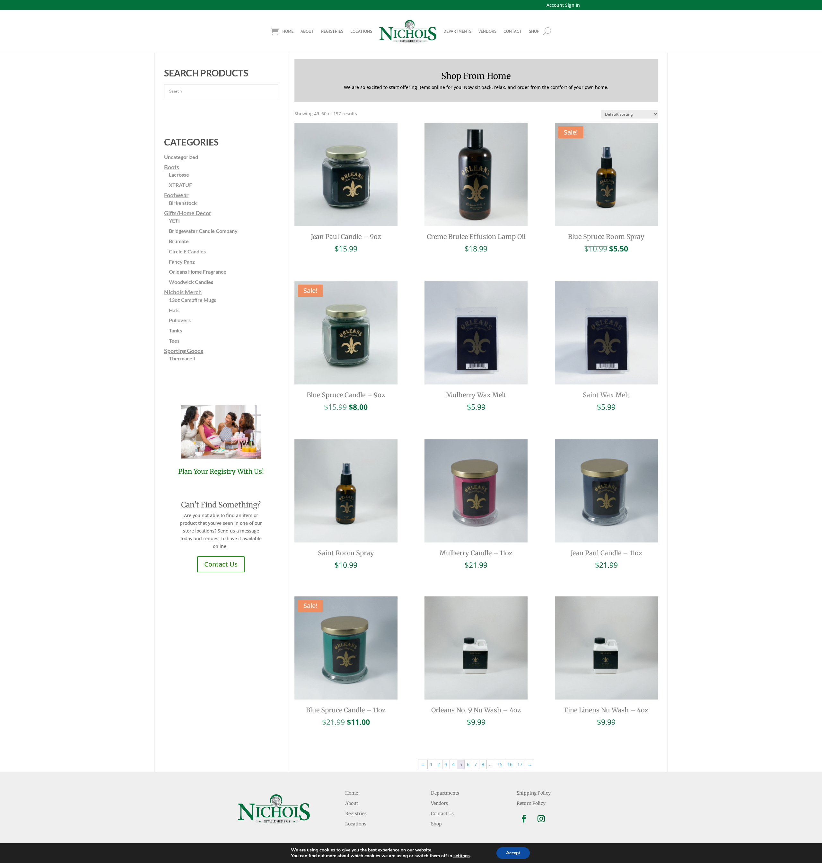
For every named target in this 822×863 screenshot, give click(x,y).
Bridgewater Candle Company (203, 231)
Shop (436, 824)
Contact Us (221, 564)
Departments (457, 31)
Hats (174, 310)
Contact (512, 31)
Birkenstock (183, 203)
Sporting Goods (183, 350)
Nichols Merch (183, 291)
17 (519, 764)
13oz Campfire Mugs (192, 300)
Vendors (487, 31)
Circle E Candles (187, 251)
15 (500, 764)
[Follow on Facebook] (524, 818)
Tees (174, 341)
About (307, 31)
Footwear (176, 194)
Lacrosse (179, 175)
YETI (174, 220)
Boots (171, 167)
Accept (513, 853)
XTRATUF (180, 185)
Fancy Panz (182, 262)
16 (509, 764)
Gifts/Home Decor (187, 212)
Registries (332, 31)
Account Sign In (563, 5)
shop (534, 31)
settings (461, 856)
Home (287, 31)
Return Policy (531, 803)
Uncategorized (181, 157)
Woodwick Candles (191, 282)
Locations (361, 31)
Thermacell (182, 358)
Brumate (179, 241)
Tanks (175, 330)
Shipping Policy (534, 793)
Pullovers (180, 320)
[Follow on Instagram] (541, 818)
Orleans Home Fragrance (197, 272)
